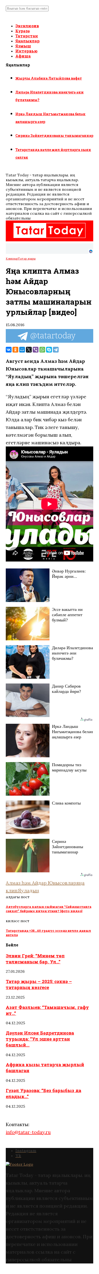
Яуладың (28, 890)
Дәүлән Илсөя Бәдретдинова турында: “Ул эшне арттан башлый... (40, 1039)
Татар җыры (27, 258)
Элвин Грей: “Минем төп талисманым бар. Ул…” (35, 959)
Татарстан (26, 35)
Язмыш (23, 45)
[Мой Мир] (22, 350)
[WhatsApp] (42, 350)
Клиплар (12, 258)
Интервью (26, 50)
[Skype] (49, 350)
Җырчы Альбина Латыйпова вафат (48, 78)
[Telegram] (56, 350)
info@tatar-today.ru (28, 1132)
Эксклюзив (27, 25)
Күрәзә (22, 30)
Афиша (23, 55)
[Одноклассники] (15, 350)
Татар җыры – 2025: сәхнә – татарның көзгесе (39, 984)
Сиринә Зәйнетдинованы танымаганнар (54, 135)
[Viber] (35, 350)
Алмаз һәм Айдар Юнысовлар (41, 883)
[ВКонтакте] (9, 350)
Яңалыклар (27, 40)
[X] (29, 350)
